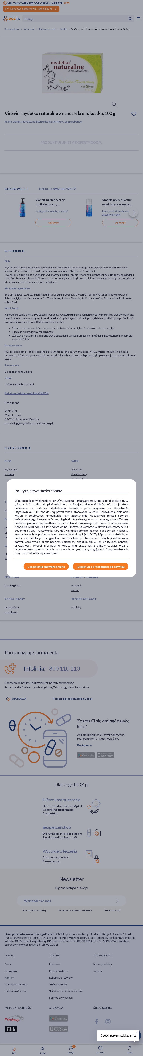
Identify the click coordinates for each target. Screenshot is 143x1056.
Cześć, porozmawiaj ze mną (118, 1035)
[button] (136, 1032)
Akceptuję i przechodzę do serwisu (101, 566)
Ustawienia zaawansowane (46, 566)
